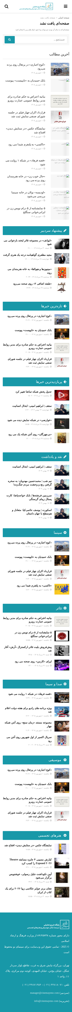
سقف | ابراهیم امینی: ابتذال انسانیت (32, 406)
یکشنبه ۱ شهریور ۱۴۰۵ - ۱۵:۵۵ (38, 640)
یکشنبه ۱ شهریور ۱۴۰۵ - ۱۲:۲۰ (38, 716)
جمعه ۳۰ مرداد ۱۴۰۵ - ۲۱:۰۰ (39, 248)
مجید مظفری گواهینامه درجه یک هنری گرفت (27, 255)
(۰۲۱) (47, 984)
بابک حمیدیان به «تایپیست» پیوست (25, 80)
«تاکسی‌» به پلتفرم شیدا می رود (26, 144)
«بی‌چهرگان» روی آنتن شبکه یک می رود (30, 434)
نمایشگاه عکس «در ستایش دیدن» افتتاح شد (28, 845)
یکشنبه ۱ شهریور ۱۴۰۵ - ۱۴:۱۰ (38, 867)
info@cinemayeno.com (46, 1001)
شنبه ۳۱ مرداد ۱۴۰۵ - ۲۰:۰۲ (39, 745)
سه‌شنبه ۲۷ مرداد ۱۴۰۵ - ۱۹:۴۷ (38, 288)
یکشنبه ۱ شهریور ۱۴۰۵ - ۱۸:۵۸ (38, 849)
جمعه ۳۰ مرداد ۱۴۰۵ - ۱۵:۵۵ (39, 896)
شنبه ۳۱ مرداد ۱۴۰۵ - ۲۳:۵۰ (39, 655)
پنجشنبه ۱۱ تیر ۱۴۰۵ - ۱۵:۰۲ (39, 396)
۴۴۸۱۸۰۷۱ (57, 984)
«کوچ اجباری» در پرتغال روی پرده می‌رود (29, 316)
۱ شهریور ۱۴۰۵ (37, 73)
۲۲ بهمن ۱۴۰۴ (44, 471)
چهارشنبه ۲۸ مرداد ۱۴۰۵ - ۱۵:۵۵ (37, 424)
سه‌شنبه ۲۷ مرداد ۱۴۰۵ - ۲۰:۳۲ (38, 277)
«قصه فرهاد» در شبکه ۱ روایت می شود (30, 694)
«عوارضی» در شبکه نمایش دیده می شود (29, 420)
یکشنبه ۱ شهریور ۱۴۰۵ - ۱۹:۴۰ (38, 367)
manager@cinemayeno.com (44, 993)
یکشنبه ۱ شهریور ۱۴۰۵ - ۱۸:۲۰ (38, 590)
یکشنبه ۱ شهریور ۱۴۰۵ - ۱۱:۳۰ (38, 730)
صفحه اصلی (63, 17)
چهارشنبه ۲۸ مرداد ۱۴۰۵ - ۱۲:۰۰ (37, 259)
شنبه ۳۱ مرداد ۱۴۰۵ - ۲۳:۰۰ (39, 666)
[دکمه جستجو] (10, 39)
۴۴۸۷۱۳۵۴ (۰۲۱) (31, 984)
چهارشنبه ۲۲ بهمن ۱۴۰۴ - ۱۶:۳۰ (37, 410)
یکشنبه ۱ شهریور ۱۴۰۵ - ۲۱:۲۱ (38, 320)
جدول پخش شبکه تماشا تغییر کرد (34, 391)
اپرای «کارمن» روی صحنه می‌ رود (33, 661)
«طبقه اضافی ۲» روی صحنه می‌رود (32, 283)
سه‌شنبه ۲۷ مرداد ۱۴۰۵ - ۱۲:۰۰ (38, 438)
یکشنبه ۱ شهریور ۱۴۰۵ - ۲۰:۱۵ (38, 352)
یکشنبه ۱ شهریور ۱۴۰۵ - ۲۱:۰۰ (38, 334)
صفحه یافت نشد (47, 17)
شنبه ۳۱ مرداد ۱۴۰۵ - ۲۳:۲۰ (39, 882)
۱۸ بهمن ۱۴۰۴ (44, 489)
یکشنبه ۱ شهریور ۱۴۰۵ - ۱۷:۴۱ (38, 698)
